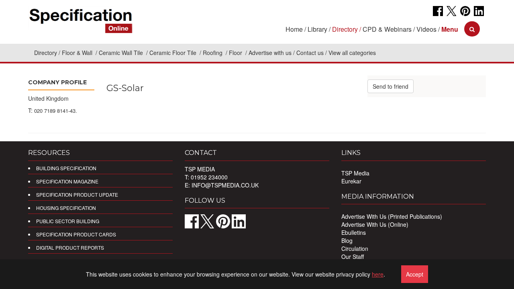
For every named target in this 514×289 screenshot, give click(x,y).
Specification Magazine (67, 181)
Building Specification (66, 168)
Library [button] (317, 29)
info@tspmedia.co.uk (225, 185)
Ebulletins (353, 232)
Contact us (310, 53)
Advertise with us (270, 53)
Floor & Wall (78, 53)
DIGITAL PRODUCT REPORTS (70, 247)
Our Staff (352, 256)
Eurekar (351, 181)
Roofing (213, 53)
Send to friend (390, 86)
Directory (45, 53)
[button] (449, 29)
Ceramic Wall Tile (122, 53)
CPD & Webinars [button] (387, 29)
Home (294, 29)
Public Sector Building (67, 221)
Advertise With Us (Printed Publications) (391, 216)
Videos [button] (426, 29)
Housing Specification (66, 207)
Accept (414, 274)
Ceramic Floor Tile (173, 53)
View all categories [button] (352, 53)
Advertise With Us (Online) (374, 224)
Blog (347, 240)
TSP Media (355, 173)
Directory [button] (345, 29)
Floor (236, 53)
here (377, 274)
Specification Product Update (77, 194)
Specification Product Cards (76, 234)
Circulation (354, 248)
